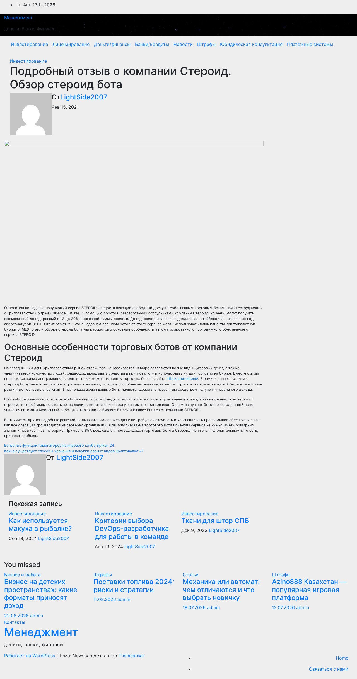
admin (36, 615)
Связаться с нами (328, 669)
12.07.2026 (284, 607)
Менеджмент (18, 17)
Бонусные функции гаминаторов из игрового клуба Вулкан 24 (59, 445)
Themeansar (131, 655)
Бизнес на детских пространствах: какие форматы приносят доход (40, 594)
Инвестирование (29, 44)
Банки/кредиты (152, 44)
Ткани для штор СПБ (215, 521)
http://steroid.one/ (182, 379)
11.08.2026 (105, 599)
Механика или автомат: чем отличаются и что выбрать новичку (221, 590)
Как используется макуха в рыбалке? (40, 525)
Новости (183, 44)
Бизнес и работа (22, 574)
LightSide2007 (83, 97)
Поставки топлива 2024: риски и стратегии (133, 586)
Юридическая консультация (251, 44)
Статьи (191, 574)
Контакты (14, 622)
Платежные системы (310, 44)
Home (342, 658)
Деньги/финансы (112, 44)
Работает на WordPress (30, 655)
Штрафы (206, 44)
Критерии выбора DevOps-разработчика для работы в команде (132, 529)
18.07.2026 (195, 607)
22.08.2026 (17, 615)
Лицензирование (71, 44)
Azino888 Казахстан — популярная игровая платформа (309, 590)
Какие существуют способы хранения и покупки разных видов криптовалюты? (73, 451)
